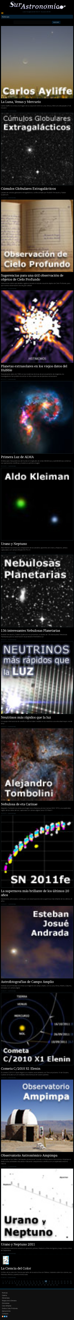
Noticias (5, 1293)
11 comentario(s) (12, 1166)
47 (68, 1283)
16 (42, 1281)
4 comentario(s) (12, 198)
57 (41, 1285)
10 (24, 1281)
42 (52, 1283)
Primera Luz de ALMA (17, 457)
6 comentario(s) (12, 553)
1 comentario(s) (12, 466)
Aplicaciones (6, 1311)
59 (48, 1285)
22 (61, 1281)
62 (57, 1285)
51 (23, 1285)
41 (49, 1283)
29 (12, 1283)
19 (52, 1281)
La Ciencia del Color (16, 1268)
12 (30, 1281)
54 (32, 1285)
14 (36, 1281)
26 (3, 1283)
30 (15, 1283)
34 (28, 1283)
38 (40, 1283)
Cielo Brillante (6, 1306)
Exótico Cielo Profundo (10, 1308)
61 (54, 1285)
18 (49, 1281)
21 (58, 1281)
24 (67, 1281)
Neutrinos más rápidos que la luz (26, 717)
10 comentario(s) (12, 111)
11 (27, 1281)
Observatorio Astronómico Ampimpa (29, 1155)
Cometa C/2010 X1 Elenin (20, 1068)
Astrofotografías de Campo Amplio (27, 982)
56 (38, 1285)
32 (21, 1283)
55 (35, 1285)
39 (43, 1283)
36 (34, 1283)
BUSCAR (56, 22)
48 (71, 1283)
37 (37, 1283)
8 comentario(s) (12, 1253)
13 (33, 1281)
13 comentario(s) (12, 288)
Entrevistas (5, 1303)
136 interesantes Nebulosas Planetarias (30, 630)
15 (39, 1281)
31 (18, 1283)
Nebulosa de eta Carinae (19, 804)
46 (65, 1283)
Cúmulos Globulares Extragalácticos (28, 189)
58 (44, 1285)
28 (9, 1283)
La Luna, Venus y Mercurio (21, 102)
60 (51, 1285)
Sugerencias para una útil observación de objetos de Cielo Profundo (32, 277)
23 (64, 1281)
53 (29, 1285)
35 (31, 1283)
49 (17, 1285)
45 (61, 1283)
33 (24, 1283)
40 (46, 1283)
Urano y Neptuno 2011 (18, 1244)
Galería (4, 1295)
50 (20, 1285)
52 (26, 1285)
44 (58, 1283)
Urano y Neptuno (14, 544)
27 (6, 1283)
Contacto (5, 1314)
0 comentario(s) (12, 379)
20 (55, 1281)
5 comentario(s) (12, 991)
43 (55, 1283)
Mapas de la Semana (9, 1301)
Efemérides (6, 1298)
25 (70, 1281)
